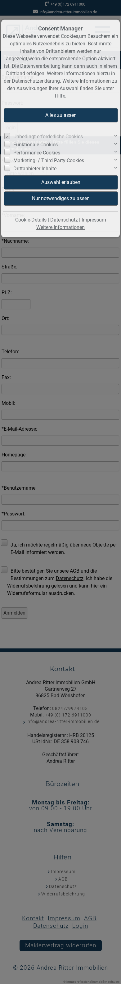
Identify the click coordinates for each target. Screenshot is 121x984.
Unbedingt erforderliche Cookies (48, 137)
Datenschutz (64, 220)
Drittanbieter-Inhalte (34, 169)
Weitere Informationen (60, 227)
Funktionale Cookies (35, 145)
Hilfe (60, 96)
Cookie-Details (31, 220)
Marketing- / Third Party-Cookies (48, 160)
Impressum (94, 220)
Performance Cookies (36, 153)
